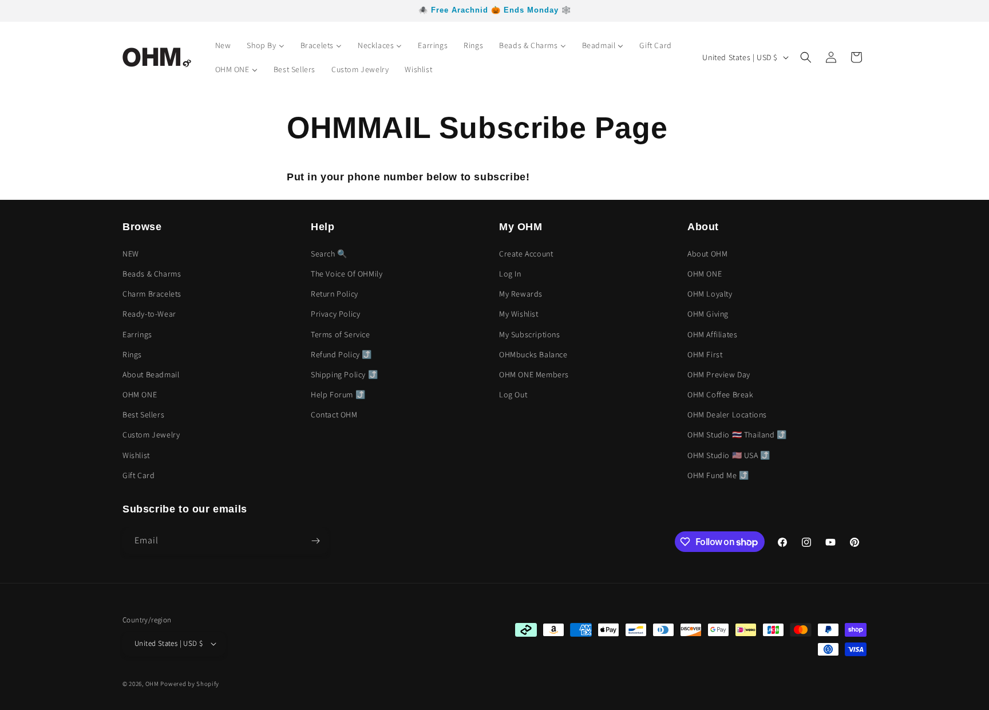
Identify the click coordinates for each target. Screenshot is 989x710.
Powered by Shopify (189, 684)
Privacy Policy (335, 314)
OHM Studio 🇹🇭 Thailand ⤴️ (737, 434)
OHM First (704, 354)
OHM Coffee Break (720, 394)
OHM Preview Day (718, 374)
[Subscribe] (315, 540)
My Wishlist (519, 314)
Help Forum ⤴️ (338, 394)
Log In (510, 274)
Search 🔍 (329, 254)
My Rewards (521, 294)
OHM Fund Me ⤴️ (718, 475)
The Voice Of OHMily (346, 274)
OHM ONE (139, 394)
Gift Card (138, 475)
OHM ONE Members (534, 374)
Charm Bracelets (151, 294)
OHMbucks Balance (533, 354)
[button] (805, 57)
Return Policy (334, 294)
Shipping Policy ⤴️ (344, 374)
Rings (132, 354)
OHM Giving (708, 314)
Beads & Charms (151, 274)
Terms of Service (340, 334)
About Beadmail (150, 374)
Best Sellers (143, 414)
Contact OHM (334, 414)
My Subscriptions (529, 334)
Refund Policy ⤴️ (341, 354)
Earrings (137, 334)
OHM (152, 684)
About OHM (707, 254)
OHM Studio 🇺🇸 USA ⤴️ (728, 455)
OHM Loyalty (710, 294)
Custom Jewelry (151, 434)
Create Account (526, 254)
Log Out (513, 394)
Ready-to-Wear (149, 314)
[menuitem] (223, 45)
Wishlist (136, 455)
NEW (130, 254)
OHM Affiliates (712, 334)
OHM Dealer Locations (727, 414)
